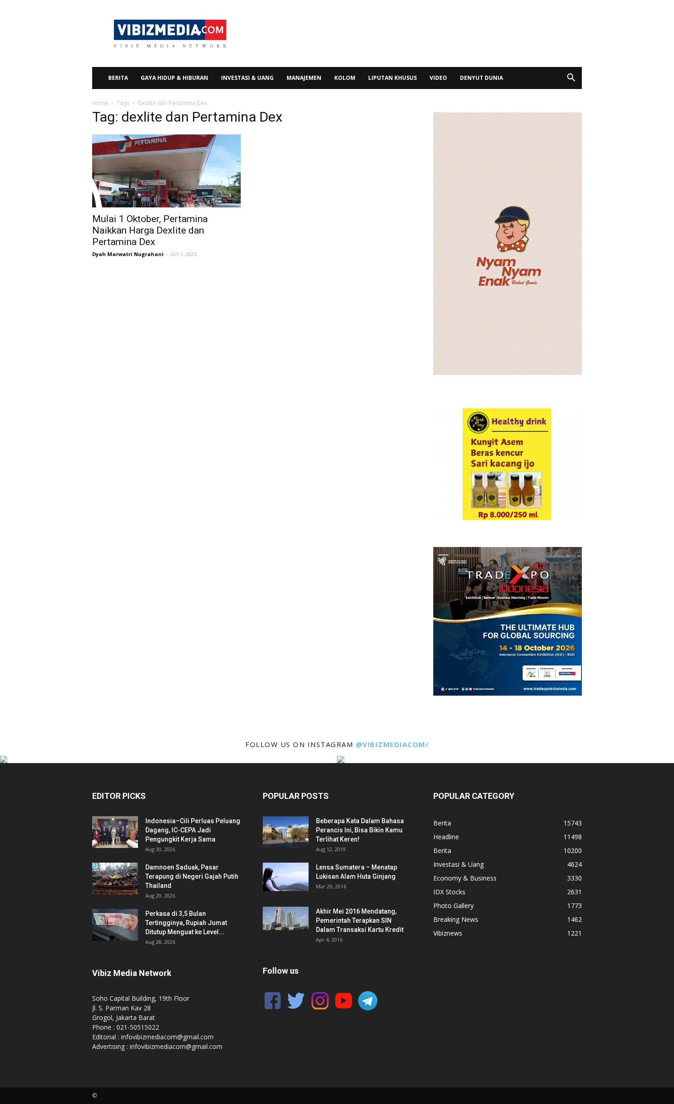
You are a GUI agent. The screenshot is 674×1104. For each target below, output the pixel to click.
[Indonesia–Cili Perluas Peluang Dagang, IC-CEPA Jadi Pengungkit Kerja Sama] (115, 832)
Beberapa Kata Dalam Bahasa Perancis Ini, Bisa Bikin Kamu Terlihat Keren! (360, 830)
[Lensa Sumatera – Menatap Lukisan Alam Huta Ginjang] (286, 877)
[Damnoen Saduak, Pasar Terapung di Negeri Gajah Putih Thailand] (115, 878)
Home (100, 103)
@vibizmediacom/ (392, 744)
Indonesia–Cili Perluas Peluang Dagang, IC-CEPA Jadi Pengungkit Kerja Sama (192, 830)
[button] (571, 78)
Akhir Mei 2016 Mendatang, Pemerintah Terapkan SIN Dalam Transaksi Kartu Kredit (359, 920)
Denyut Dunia (481, 78)
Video (438, 78)
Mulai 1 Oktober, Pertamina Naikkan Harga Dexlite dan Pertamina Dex (150, 230)
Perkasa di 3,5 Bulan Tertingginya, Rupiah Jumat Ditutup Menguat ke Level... (186, 923)
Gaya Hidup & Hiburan (174, 78)
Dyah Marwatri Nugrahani (128, 254)
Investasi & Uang (247, 78)
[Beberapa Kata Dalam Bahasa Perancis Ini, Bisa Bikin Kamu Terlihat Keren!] (286, 832)
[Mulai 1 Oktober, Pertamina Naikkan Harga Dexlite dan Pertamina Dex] (166, 170)
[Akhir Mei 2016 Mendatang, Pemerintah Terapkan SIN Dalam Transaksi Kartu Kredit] (286, 918)
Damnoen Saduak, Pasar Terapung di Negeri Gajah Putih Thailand (191, 876)
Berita (118, 78)
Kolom (344, 78)
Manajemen (304, 78)
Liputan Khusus (392, 78)
